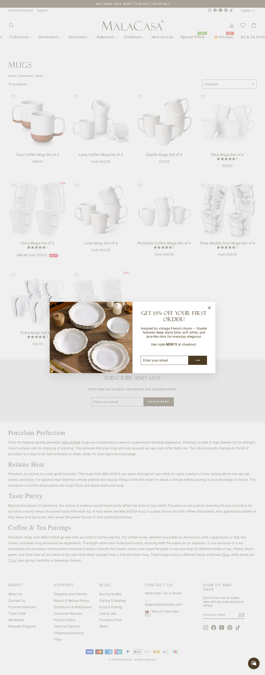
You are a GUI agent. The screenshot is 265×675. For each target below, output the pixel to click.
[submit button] (197, 360)
